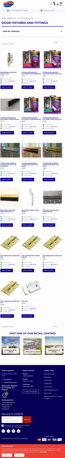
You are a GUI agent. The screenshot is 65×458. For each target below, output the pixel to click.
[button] (51, 4)
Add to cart (6, 87)
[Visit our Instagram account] (13, 431)
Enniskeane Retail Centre (54, 351)
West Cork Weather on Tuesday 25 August (53, 397)
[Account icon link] (57, 4)
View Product (7, 132)
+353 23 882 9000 (28, 376)
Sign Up (27, 419)
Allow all (19, 455)
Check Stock (11, 81)
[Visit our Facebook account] (8, 431)
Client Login (47, 377)
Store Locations (30, 392)
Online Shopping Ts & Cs (51, 390)
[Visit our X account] (3, 431)
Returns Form (48, 393)
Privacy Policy (48, 380)
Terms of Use (48, 387)
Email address (7, 418)
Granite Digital (24, 438)
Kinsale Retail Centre (32, 352)
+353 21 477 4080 (28, 381)
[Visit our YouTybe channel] (18, 431)
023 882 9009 (7, 379)
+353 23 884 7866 (28, 386)
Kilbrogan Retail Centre (11, 351)
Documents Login (49, 374)
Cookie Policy (48, 383)
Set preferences (6, 455)
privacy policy (19, 427)
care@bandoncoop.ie (10, 382)
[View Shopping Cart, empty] (54, 4)
